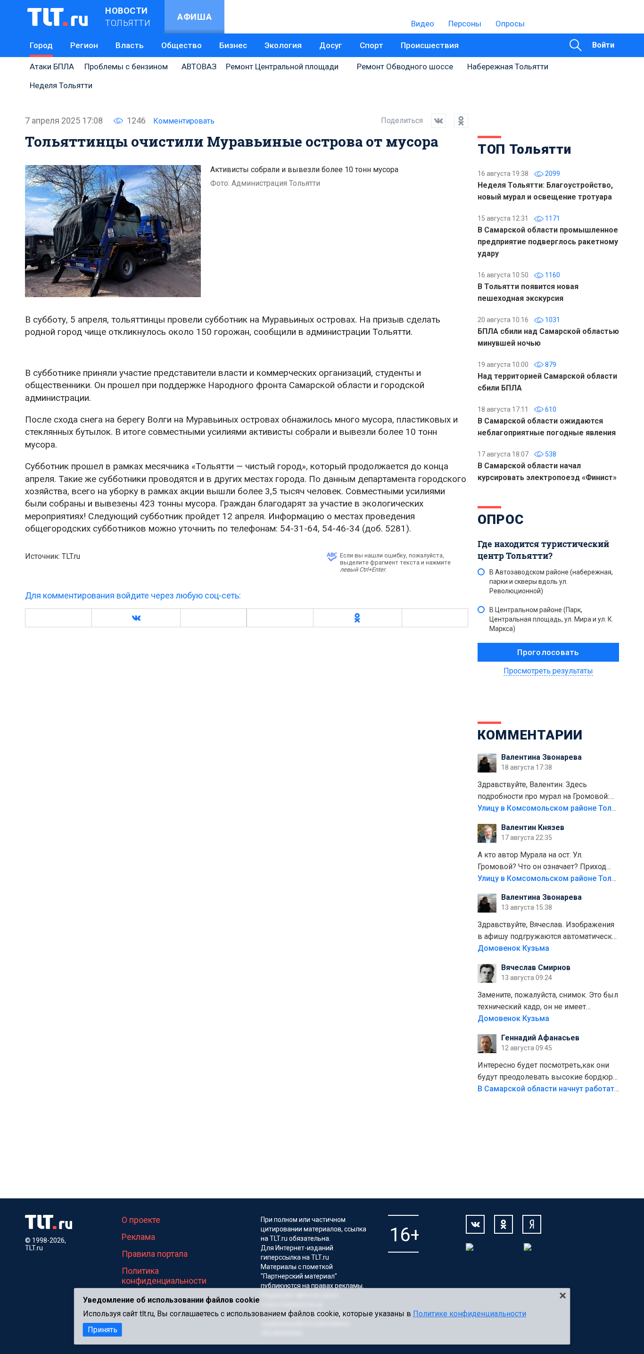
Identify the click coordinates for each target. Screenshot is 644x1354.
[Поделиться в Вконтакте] (434, 121)
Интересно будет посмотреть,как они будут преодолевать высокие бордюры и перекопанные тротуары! (548, 1072)
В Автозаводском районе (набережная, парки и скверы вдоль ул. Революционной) (551, 581)
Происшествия (430, 45)
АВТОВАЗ (199, 66)
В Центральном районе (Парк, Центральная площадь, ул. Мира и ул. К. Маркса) (551, 619)
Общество (181, 45)
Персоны (464, 23)
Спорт (371, 45)
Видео (422, 23)
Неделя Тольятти (61, 85)
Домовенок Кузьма (513, 948)
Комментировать (184, 120)
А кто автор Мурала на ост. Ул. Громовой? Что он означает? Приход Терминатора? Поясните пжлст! (542, 861)
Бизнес (233, 45)
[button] (136, 617)
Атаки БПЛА (52, 66)
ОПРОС (501, 519)
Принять (102, 1329)
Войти (603, 45)
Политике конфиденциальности (469, 1313)
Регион (84, 45)
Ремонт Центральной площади (282, 66)
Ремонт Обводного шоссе (405, 66)
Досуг (330, 45)
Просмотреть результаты (548, 670)
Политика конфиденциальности (164, 1276)
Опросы (510, 23)
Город (41, 45)
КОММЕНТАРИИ (530, 735)
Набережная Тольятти (507, 66)
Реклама (138, 1237)
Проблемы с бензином (126, 66)
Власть (130, 45)
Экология (283, 45)
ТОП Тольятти (524, 149)
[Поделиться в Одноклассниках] (457, 121)
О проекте (141, 1220)
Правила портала (155, 1254)
